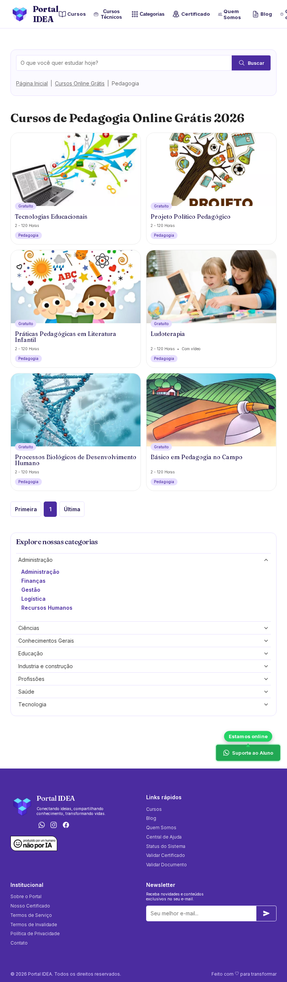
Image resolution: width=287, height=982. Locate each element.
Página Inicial (32, 83)
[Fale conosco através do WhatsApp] (41, 825)
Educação (30, 653)
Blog (266, 14)
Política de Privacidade (35, 933)
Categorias (152, 14)
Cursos (76, 14)
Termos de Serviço (31, 915)
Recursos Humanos (46, 607)
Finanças (33, 581)
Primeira (26, 509)
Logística (33, 598)
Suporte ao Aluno (253, 753)
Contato (19, 943)
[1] (266, 913)
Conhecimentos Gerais (46, 640)
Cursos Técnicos (110, 14)
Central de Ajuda (164, 837)
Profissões (31, 679)
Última (72, 509)
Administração (35, 560)
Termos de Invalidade (33, 924)
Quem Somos (232, 14)
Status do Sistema (165, 846)
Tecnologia (32, 704)
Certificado (195, 14)
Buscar (256, 63)
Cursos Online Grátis (80, 83)
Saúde (26, 691)
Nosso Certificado (30, 906)
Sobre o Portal (25, 896)
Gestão (30, 590)
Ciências (28, 628)
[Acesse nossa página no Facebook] (66, 825)
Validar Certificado (165, 855)
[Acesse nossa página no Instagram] (54, 825)
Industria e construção (45, 666)
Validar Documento (166, 864)
